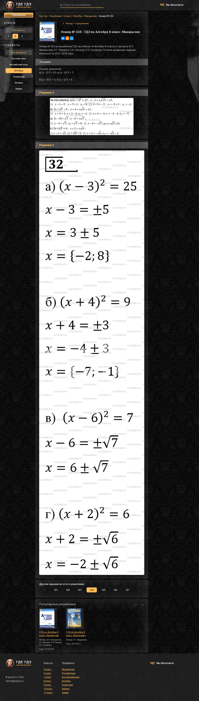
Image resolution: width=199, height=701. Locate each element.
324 (92, 590)
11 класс (48, 692)
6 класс (47, 673)
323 (80, 590)
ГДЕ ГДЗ (18, 5)
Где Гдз (43, 16)
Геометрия (18, 76)
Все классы (18, 30)
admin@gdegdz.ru (15, 681)
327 (127, 590)
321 (56, 590)
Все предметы (18, 52)
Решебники (56, 16)
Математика (68, 669)
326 (115, 590)
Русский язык (18, 58)
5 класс (47, 669)
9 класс (47, 685)
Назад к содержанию (77, 23)
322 (68, 590)
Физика (19, 82)
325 (104, 590)
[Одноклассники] (67, 38)
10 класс (48, 689)
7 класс (47, 677)
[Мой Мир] (72, 38)
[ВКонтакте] (63, 38)
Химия (18, 88)
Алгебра (78, 16)
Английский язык (18, 64)
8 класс (68, 16)
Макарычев (91, 16)
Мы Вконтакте (174, 5)
